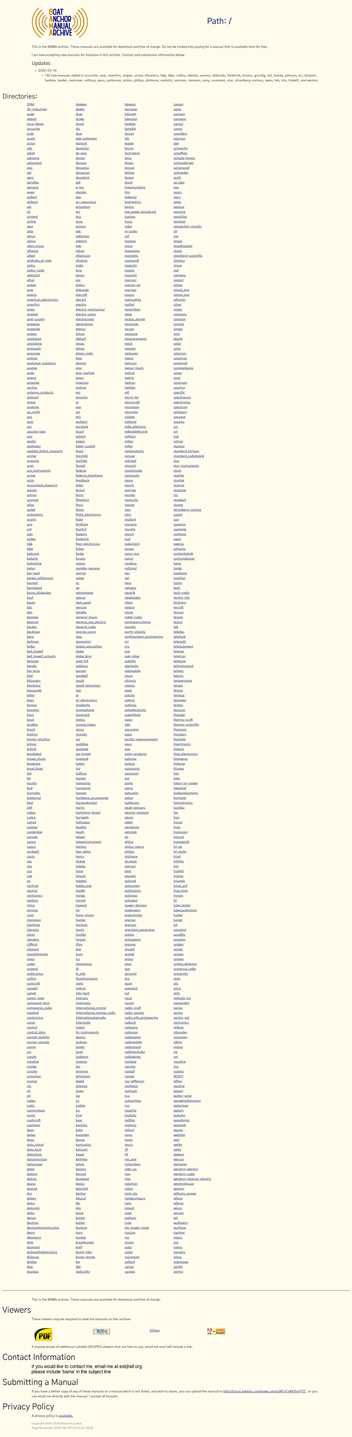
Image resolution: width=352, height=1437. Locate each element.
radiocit (130, 1022)
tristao (178, 876)
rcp (127, 1105)
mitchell (130, 461)
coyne (31, 1047)
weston (179, 1188)
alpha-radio (35, 270)
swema (179, 544)
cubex (31, 1100)
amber (31, 285)
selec (177, 202)
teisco (178, 622)
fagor (80, 451)
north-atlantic (135, 632)
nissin (129, 612)
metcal (130, 373)
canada (32, 837)
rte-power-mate (137, 1227)
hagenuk (82, 759)
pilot (128, 871)
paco (128, 744)
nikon (129, 602)
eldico (80, 285)
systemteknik (183, 553)
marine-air (133, 285)
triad (177, 856)
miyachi (130, 465)
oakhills (130, 661)
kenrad (81, 1174)
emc (79, 368)
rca (127, 1096)
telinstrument (184, 666)
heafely (81, 827)
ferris (80, 495)
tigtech (179, 749)
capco (31, 846)
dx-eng (81, 153)
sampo (178, 104)
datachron (34, 1154)
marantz (131, 275)
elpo (79, 358)
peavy (129, 817)
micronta (131, 412)
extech (81, 436)
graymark (83, 715)
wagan (178, 1091)
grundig (81, 734)
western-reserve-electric (192, 1179)
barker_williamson (40, 578)
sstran (178, 441)
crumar (32, 1081)
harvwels (82, 817)
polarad (130, 881)
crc (29, 1052)
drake (80, 119)
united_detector (185, 964)
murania (131, 524)
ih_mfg (80, 973)
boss (30, 715)
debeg (31, 1198)
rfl (126, 1149)
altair (31, 280)
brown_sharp (36, 759)
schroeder (181, 172)
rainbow (130, 1061)
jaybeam (82, 1056)
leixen (129, 163)
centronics (34, 895)
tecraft (179, 607)
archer (31, 456)
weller (178, 1144)
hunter (81, 920)
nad (127, 539)
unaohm (179, 939)
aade (30, 114)
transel (179, 837)
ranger (129, 1076)
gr (77, 695)
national (131, 568)
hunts (80, 929)
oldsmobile (133, 671)
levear (129, 177)
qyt (127, 993)
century (32, 900)
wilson (178, 1198)
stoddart (180, 500)
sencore (179, 211)
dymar (80, 158)
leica (128, 158)
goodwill (82, 675)
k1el (79, 1115)
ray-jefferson (134, 1081)
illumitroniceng (87, 978)
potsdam (131, 900)
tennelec (180, 700)
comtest (33, 1013)
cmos (31, 959)
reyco (129, 1144)
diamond (33, 1247)
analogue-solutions (41, 363)
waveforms (181, 1120)
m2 (127, 236)
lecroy (129, 148)
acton (31, 143)
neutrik (130, 592)
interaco (82, 998)
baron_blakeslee (39, 592)
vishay (178, 1047)
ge (77, 588)
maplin (129, 270)
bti (29, 778)
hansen (81, 793)
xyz (176, 1242)
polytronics (133, 890)
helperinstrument (88, 842)
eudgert (81, 422)
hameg (81, 778)
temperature (183, 680)
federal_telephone (89, 475)
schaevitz (181, 148)
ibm (78, 949)
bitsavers (34, 680)
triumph (179, 881)
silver (178, 304)
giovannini (83, 641)
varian (178, 1008)
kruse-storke (85, 1257)
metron (130, 382)
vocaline (180, 1061)
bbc (29, 607)
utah (177, 978)
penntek (131, 832)
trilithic (179, 861)
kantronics (83, 1144)
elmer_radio (84, 353)
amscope (33, 353)
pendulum (132, 827)
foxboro (81, 534)
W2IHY (178, 1076)
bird (30, 675)
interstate (83, 1022)
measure (131, 334)
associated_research (42, 485)
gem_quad (83, 602)
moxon (129, 505)
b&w (30, 549)
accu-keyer (35, 124)
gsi (78, 739)
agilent (32, 197)
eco (78, 216)
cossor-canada (38, 1042)
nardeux (131, 563)
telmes (179, 671)
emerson (82, 382)
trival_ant (180, 886)
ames (31, 309)
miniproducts (134, 451)
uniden (179, 944)
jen (78, 1066)
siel (176, 270)
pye (127, 969)
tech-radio (181, 592)
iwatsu (80, 1037)
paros (129, 788)
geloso (81, 597)
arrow (31, 475)
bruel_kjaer (35, 768)
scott (177, 177)
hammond (83, 788)
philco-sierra (134, 846)
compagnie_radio (39, 1008)
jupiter (80, 1105)
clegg (31, 934)
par (127, 778)
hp (77, 910)
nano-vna (132, 553)
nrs (127, 646)
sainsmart (132, 1257)
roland (129, 1208)
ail (28, 211)
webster (179, 1135)
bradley (32, 724)
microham (132, 407)
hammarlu (83, 783)
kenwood (82, 1179)
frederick (82, 539)
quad (128, 983)
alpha (31, 265)
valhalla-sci (182, 998)
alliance (32, 251)
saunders (180, 133)
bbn (29, 612)
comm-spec (35, 998)
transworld (181, 842)
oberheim (132, 666)
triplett (179, 871)
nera (128, 583)
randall (130, 1071)
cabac (31, 812)
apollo (31, 441)
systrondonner (184, 558)
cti (29, 1091)
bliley (31, 695)
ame (30, 290)
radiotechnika (135, 1052)
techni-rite (182, 597)
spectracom (182, 397)
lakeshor (131, 119)
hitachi (81, 876)
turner (178, 920)
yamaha (179, 1252)
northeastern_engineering (144, 636)
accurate (33, 128)
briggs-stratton (38, 739)
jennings (82, 1071)
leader (129, 143)
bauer (31, 602)
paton (129, 798)
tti (175, 900)
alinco (31, 241)
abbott (32, 119)
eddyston (82, 236)
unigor (178, 949)
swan (177, 539)
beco (30, 636)
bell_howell (35, 651)
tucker (178, 915)
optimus (130, 705)
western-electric (186, 1169)
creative (33, 1061)
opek (128, 690)
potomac (131, 895)
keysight (82, 1188)
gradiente (83, 705)
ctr (29, 1096)
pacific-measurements (141, 739)
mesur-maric (134, 368)
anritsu (32, 387)
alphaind (33, 275)
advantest (34, 163)
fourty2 (81, 529)
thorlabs (180, 739)
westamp (180, 1164)
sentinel (179, 221)
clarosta (33, 929)
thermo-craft (183, 719)
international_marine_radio (95, 1013)
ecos (79, 221)
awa (30, 534)
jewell (80, 1081)
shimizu (179, 260)
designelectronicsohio (43, 1227)
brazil (31, 729)
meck (128, 343)
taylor (178, 583)
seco (177, 197)
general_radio (86, 627)
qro (127, 978)
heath (80, 832)
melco (129, 358)
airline (31, 221)
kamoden (82, 1135)
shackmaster (183, 246)
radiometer (133, 1037)
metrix (129, 378)
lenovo (129, 168)
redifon (130, 1120)
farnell (80, 465)
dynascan (83, 172)
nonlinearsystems (138, 622)
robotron (131, 1183)
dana (30, 1140)
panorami (132, 773)
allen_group (35, 246)
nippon (130, 607)
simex (178, 309)
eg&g (79, 265)
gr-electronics (86, 700)
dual (79, 133)
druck (80, 124)
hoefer (80, 890)
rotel (128, 1213)
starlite (179, 475)
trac (176, 817)
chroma (32, 910)
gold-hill (82, 661)
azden (31, 539)
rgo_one (130, 1159)
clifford (32, 944)
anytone (33, 407)
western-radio (184, 1174)
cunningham (36, 1110)
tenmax (179, 695)
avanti (31, 519)
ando (30, 373)
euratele (82, 426)
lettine (129, 172)
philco (129, 842)
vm (176, 1056)
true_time (181, 890)
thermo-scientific (186, 724)
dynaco (81, 163)
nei (127, 578)
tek (176, 627)
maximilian (132, 309)
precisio (130, 925)
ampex (32, 334)
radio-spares (134, 1013)
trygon (178, 895)
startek (179, 480)
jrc (77, 1100)
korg (79, 1232)
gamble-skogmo (88, 568)
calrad (31, 822)
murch (129, 534)
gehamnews (84, 592)
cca (29, 871)
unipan (179, 954)
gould (80, 680)
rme (127, 1179)
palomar (131, 759)
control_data (36, 1032)
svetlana (180, 534)
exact (80, 431)
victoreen (180, 1037)
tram (177, 827)
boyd (30, 719)
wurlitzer (180, 1227)
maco (129, 246)
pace (128, 734)
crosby (32, 1066)
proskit (130, 949)
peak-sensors (135, 807)
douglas (32, 1271)
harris (80, 807)
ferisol (80, 490)
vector (178, 1013)
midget (130, 417)
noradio (130, 627)
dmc (30, 1266)
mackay (130, 241)
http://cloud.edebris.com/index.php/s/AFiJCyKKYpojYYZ (264, 1391)
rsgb (128, 1223)
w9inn (178, 1081)
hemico (81, 846)
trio (176, 866)
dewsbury (34, 1237)
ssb (176, 436)
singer (178, 329)
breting (32, 734)
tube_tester (182, 905)
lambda (130, 124)
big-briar (33, 671)
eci (78, 211)
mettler (130, 387)
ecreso (81, 226)
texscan (179, 710)
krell (79, 1247)
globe (80, 651)
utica (177, 988)
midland (130, 422)
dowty (80, 109)
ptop (128, 964)
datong (32, 1174)
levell (128, 182)
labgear (130, 104)
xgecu (178, 1237)
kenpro (81, 1169)
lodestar (131, 197)
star (176, 461)
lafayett (130, 114)
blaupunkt (34, 690)
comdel (32, 988)
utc (176, 983)
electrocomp (85, 319)
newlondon (133, 597)
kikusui (81, 1198)
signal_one (181, 295)
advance (33, 158)
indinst (81, 988)
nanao (129, 549)
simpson (180, 319)
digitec (32, 1262)
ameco (32, 295)
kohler (80, 1223)
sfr (175, 231)
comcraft (33, 983)
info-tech (83, 993)
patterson (132, 802)
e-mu (80, 187)
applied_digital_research (45, 451)
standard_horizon (186, 451)
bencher (33, 661)
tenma (178, 690)
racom (129, 1003)
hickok (80, 861)
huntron (81, 925)
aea (29, 168)
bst (29, 773)
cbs (29, 866)
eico (79, 270)
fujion (80, 549)
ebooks (81, 192)
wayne (178, 1130)
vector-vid (181, 1017)
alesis (31, 236)
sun (176, 519)
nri (127, 641)
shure (178, 265)
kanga (80, 1140)
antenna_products (40, 392)
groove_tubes (86, 724)
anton (31, 402)
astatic (32, 490)
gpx (78, 690)
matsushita (133, 299)
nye (127, 651)
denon (31, 1218)
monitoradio (133, 470)
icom (79, 954)
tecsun (179, 612)
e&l (78, 182)
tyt (176, 925)
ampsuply (34, 348)
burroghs (33, 793)
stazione (180, 490)
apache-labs (36, 431)
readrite (130, 1110)
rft (126, 1154)
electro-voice (86, 314)
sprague (180, 417)
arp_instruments (39, 470)
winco (178, 1208)
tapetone (180, 573)
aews (30, 192)
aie (29, 207)
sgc (176, 236)
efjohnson (83, 255)
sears (178, 192)
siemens (180, 275)
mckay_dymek (135, 319)
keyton (81, 1193)
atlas (30, 505)
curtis (31, 1115)
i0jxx (79, 944)
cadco (31, 817)
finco (79, 505)
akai (30, 226)
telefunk (180, 636)
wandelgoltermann (187, 1100)
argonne (33, 461)
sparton (179, 387)
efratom (81, 260)
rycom (129, 1242)
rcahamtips (133, 1100)
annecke (33, 382)
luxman (130, 216)
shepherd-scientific (188, 255)
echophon (83, 207)
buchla (32, 783)
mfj (127, 392)
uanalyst (180, 929)
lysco (128, 221)
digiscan (33, 1257)
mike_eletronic (135, 426)
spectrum (180, 407)
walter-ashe (183, 1096)
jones (80, 1091)
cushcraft (34, 1120)
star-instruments (186, 465)
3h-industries (37, 109)
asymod (32, 500)
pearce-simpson (137, 812)
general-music (86, 617)
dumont (81, 143)
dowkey (81, 104)
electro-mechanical (90, 309)
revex (129, 1140)
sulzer (178, 514)
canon (31, 842)
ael (29, 172)
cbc (29, 861)
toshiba (179, 807)
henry (80, 856)
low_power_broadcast (140, 211)
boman (32, 705)
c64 (29, 807)
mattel (129, 304)
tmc (176, 773)
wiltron (179, 1203)
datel (30, 1169)
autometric (35, 514)
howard (81, 905)
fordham (82, 524)
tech (177, 588)
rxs (127, 1237)
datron (32, 1179)
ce (28, 881)
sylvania (180, 549)
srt (176, 431)
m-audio (131, 231)
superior (180, 524)
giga (79, 636)
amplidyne (34, 343)
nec (127, 573)
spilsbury (180, 412)
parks (129, 783)
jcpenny (81, 1061)
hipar (79, 871)
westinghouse (184, 1183)
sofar (177, 343)
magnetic (131, 255)
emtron (81, 387)
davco (31, 1183)
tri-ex (178, 846)
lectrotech (132, 153)
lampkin (130, 128)
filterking (82, 500)
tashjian (179, 578)
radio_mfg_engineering (141, 1017)
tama (177, 563)
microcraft (132, 402)
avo (29, 524)
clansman (34, 920)
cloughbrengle (37, 954)
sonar (178, 373)
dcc (29, 1193)
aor (29, 426)
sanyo (178, 128)
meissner (131, 353)
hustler (81, 934)
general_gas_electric (91, 622)
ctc (29, 1086)
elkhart (81, 338)
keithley (81, 1159)
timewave (181, 759)
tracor (178, 822)
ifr (77, 969)
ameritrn (33, 304)
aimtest (32, 216)
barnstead (34, 588)
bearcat (32, 622)
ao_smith (33, 412)
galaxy (80, 563)
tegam (178, 617)
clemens (33, 939)
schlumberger (184, 163)
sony (177, 378)
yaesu (178, 1247)
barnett (32, 583)
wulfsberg (181, 1223)
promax (130, 944)
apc (29, 436)
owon (128, 719)
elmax (80, 348)
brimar (31, 744)
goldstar (82, 666)
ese (78, 407)
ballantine (34, 563)
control (32, 1027)
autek (31, 509)
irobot (80, 1027)
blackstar (34, 685)
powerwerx (133, 910)
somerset (180, 363)
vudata (179, 1071)
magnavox (132, 251)
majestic (131, 265)
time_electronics (186, 754)
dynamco (82, 168)
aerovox (33, 187)
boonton (33, 710)
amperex (33, 324)
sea (176, 187)
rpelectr (130, 1218)
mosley (130, 495)
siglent (179, 280)
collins (31, 978)
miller (129, 446)
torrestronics (183, 802)
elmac (80, 343)
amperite (33, 329)
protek (129, 954)
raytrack (131, 1091)
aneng (31, 378)
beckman (33, 632)
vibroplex (180, 1032)
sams (177, 109)
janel (79, 1052)
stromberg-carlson (187, 509)
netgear (130, 588)
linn (127, 192)
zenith (178, 1266)
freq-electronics (88, 544)
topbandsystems (186, 793)
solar (177, 348)
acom (31, 138)
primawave (133, 939)
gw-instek (83, 754)
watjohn (179, 1115)
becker (32, 627)
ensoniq (81, 397)
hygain (81, 939)
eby (78, 197)
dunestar (82, 148)
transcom (180, 832)
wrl (176, 1218)
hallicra (81, 773)
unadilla (179, 934)
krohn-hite (84, 1252)
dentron (32, 1223)
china (31, 905)
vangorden (181, 1003)
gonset (81, 671)
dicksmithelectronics (42, 1252)
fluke (79, 519)
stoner (178, 505)
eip (78, 280)
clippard (33, 949)
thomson (180, 729)
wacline (179, 1086)
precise (130, 920)
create (31, 1056)
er (77, 402)
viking (178, 1042)
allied (31, 255)
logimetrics (133, 202)
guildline (82, 744)
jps (78, 1096)
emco (80, 378)
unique (179, 959)
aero (30, 177)
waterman (181, 1105)
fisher (80, 509)
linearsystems (135, 187)
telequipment (183, 646)
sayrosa (179, 138)
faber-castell (85, 446)
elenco (81, 329)
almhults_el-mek (39, 260)
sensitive (180, 216)
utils (177, 993)
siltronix (179, 299)
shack (178, 241)
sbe (176, 143)
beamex (32, 617)
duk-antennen (86, 138)
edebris (81, 241)
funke (80, 553)
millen (129, 441)
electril (81, 299)
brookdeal (34, 754)
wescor (179, 1159)
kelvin (80, 1164)
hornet (81, 900)
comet (31, 993)
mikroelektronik (136, 431)
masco (129, 295)
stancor (179, 446)
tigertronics (182, 744)
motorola (131, 500)
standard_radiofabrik (189, 456)
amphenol (34, 338)
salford (130, 1262)
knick (79, 1213)
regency (130, 1125)
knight (80, 1218)
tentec (178, 705)
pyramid (130, 973)
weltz (177, 1149)
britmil (31, 749)
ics (78, 959)
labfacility (83, 1271)
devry (31, 1232)
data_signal (35, 1144)
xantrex (179, 1232)
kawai (80, 1154)
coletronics (35, 973)
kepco (80, 1183)
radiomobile (133, 1042)
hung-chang (85, 915)
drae (79, 114)
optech (130, 700)
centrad (32, 886)
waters (179, 1110)
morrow (130, 490)
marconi (130, 280)
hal (78, 768)
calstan (32, 827)
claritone (33, 925)
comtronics (35, 1017)
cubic (31, 1105)
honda (80, 895)
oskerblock (133, 715)
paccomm (132, 729)
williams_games (185, 1193)
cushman (33, 1125)
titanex (179, 768)
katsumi (81, 1149)
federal (81, 470)
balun (31, 568)
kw (78, 1262)
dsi (78, 128)
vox (176, 1066)
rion (127, 1174)
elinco (80, 334)
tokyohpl (180, 788)
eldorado (82, 290)
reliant (129, 1130)
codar (31, 964)
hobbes (81, 881)
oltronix (130, 680)
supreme (180, 529)
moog (129, 480)
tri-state (180, 851)
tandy (178, 568)
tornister (180, 798)
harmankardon (86, 802)
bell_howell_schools (41, 656)
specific (179, 392)
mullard (130, 519)
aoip (30, 422)
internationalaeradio (91, 1017)
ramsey (130, 1066)
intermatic (83, 1003)
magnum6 (132, 260)
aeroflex (33, 182)
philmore (131, 856)
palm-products (136, 754)
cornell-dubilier (38, 1037)
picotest (131, 861)
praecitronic (133, 915)
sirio (177, 334)
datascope (34, 1164)
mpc (128, 509)
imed (79, 983)
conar (31, 1022)
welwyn (179, 1154)
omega (130, 685)
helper (80, 837)
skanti (178, 338)
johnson (81, 1086)
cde (29, 876)
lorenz (129, 207)
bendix (32, 666)
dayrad (32, 1188)
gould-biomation (88, 685)
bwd (30, 802)
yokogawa (181, 1262)
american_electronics (42, 299)
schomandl (181, 168)
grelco (80, 719)
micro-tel (132, 397)
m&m (128, 226)
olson (129, 675)
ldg (127, 138)
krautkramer (85, 1242)
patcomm (131, 793)
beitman (33, 641)
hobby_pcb (83, 886)
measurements (136, 338)
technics (180, 602)
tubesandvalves (185, 910)
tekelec (179, 632)
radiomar (131, 1032)
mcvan (129, 329)
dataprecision (37, 1159)
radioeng (131, 1027)
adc (29, 148)
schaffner (180, 153)
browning (33, 763)
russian (130, 1232)
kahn (79, 1130)
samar (129, 1266)
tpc (176, 812)
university (181, 973)
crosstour (34, 1076)
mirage (130, 456)
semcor (179, 207)
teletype (180, 661)
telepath (180, 641)
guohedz (82, 749)
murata (130, 529)
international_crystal (91, 1008)
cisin (30, 915)
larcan (129, 133)
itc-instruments (87, 1032)
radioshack (133, 1047)
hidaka (81, 866)
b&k (29, 544)
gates (80, 578)
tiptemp (179, 763)
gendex (81, 612)
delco (31, 1203)
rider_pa (131, 1169)
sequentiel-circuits (188, 226)
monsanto (132, 475)
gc (77, 583)
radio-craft (133, 1008)
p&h (127, 724)
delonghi (33, 1208)
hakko (80, 763)
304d (30, 104)
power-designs (136, 905)
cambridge (34, 832)
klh (78, 1203)
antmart (33, 397)
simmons (180, 314)
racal (128, 998)
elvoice (81, 363)
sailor (129, 1252)
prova (129, 959)
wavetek (180, 1125)
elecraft (81, 295)
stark (177, 470)
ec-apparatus (86, 202)
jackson (81, 1042)
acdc (30, 133)
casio (31, 856)
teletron (179, 656)
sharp (178, 251)
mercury (131, 363)
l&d (78, 1266)
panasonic (132, 768)
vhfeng (179, 1027)
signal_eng (181, 290)
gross (80, 729)
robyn (129, 1188)
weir (177, 1140)
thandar (179, 715)
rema (128, 1135)
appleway (34, 446)
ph (126, 837)
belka (31, 646)
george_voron (86, 632)
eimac (80, 275)
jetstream (83, 1076)
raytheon (131, 1086)
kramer (81, 1237)
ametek (32, 314)
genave (81, 607)
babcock (33, 553)
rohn (128, 1203)
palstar (130, 763)
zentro (178, 1271)
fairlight (81, 461)
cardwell (33, 851)
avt (29, 529)
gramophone (85, 710)
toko (177, 778)
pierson (130, 866)
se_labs (179, 182)
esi (78, 412)
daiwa (31, 1135)
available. (66, 1415)
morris (129, 485)
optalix (130, 695)
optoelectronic (135, 710)
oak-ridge (132, 656)
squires (179, 422)
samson (179, 114)
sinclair (179, 324)
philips (129, 851)
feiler (79, 485)
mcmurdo (131, 324)
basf (30, 597)
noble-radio (133, 617)
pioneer (130, 876)
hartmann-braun (88, 812)
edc (78, 231)
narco (129, 558)
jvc (78, 1110)
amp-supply (36, 319)
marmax (130, 290)
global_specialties (89, 646)
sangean (180, 119)
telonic (179, 675)
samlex (130, 1271)
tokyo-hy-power (186, 783)
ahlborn (32, 202)
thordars (180, 734)
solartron (180, 358)
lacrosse (131, 109)
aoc (29, 417)
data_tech (34, 1149)
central (32, 890)
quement (131, 988)
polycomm (132, 886)
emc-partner (85, 373)
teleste (179, 651)
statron (179, 485)
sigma (178, 285)
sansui (178, 124)
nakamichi (132, 544)
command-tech (38, 1003)
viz (176, 1052)
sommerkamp (183, 368)
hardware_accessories (92, 798)
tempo (178, 685)
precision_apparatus (140, 929)
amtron (32, 358)
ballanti (32, 558)
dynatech (82, 177)
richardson (132, 1164)
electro (81, 304)
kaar (79, 1120)
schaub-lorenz (184, 158)
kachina (81, 1125)
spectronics (182, 402)
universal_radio (185, 969)
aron (30, 465)
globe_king (83, 656)
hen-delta (83, 851)
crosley (32, 1071)
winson (179, 1213)
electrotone (84, 324)
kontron (81, 1227)
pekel (129, 822)
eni (78, 392)
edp (78, 246)
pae (127, 749)
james (80, 1047)
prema (129, 934)
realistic (130, 1115)
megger (130, 348)
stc (176, 495)
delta (30, 1213)
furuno (80, 558)
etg (78, 417)
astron (31, 495)
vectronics (181, 1022)
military (130, 436)
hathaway (83, 822)
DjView (155, 1330)
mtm (128, 514)
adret (31, 153)
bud (29, 788)
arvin (30, 480)
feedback (82, 480)
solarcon (180, 353)
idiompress (84, 964)
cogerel (32, 969)
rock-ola (131, 1193)
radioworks (133, 1056)
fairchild (82, 456)
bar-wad (33, 573)
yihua (178, 1257)
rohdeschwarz (135, 1198)
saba (128, 1247)
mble (128, 314)
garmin (81, 573)
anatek (32, 368)
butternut (34, 798)
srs (176, 426)
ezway (80, 441)
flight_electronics (88, 514)
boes (30, 700)
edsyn (80, 251)
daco (30, 1130)
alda (30, 231)
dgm (30, 1242)
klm (78, 1208)
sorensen (180, 382)
